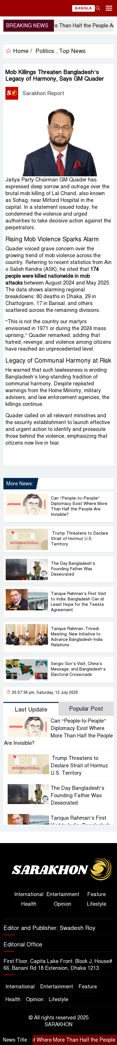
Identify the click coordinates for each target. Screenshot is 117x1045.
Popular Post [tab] (86, 708)
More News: (19, 483)
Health (28, 904)
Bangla (83, 8)
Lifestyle (96, 904)
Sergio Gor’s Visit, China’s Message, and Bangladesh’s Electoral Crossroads (78, 669)
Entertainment (62, 894)
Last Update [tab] (31, 709)
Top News (72, 51)
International (28, 894)
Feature (96, 894)
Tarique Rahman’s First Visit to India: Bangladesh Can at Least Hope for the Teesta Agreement (78, 601)
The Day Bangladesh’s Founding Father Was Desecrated (73, 569)
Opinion (62, 904)
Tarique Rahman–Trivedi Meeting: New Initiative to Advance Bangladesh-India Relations (77, 636)
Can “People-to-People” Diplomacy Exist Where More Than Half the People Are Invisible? (79, 506)
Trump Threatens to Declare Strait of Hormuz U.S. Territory (79, 539)
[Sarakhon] (58, 870)
